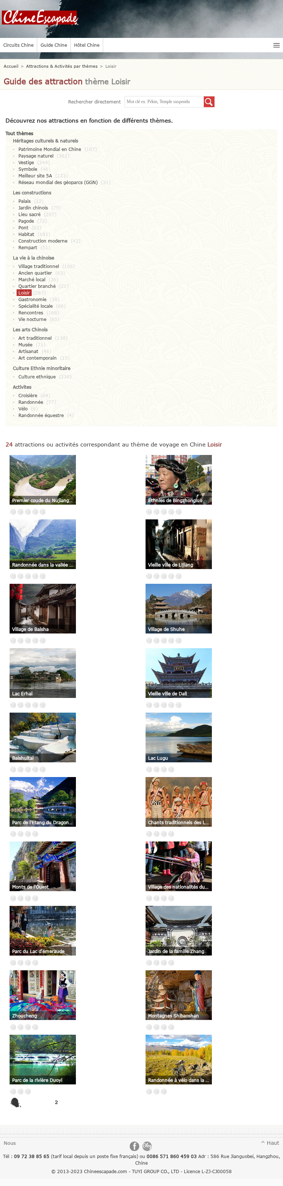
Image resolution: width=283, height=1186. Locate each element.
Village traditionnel (38, 266)
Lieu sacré (29, 214)
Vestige (26, 162)
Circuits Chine (18, 44)
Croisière (27, 395)
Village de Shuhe (166, 629)
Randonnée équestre (41, 415)
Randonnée (30, 402)
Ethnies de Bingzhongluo (175, 500)
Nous (10, 1143)
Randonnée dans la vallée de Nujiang (42, 564)
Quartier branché (37, 286)
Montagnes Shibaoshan (173, 1015)
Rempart (27, 247)
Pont (23, 227)
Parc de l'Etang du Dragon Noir (42, 822)
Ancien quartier (35, 272)
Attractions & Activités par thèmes (62, 66)
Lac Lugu (158, 757)
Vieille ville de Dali (167, 693)
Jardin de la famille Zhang (176, 951)
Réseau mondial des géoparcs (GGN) (58, 182)
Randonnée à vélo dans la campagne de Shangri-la (178, 1080)
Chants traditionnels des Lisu (178, 822)
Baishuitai (23, 757)
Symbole (27, 169)
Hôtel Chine (86, 44)
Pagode (26, 220)
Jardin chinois (33, 207)
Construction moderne (42, 240)
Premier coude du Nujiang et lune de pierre (42, 500)
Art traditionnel (35, 337)
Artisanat (28, 351)
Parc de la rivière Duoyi (37, 1080)
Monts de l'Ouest (30, 886)
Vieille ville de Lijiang (170, 564)
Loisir (24, 292)
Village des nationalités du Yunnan (178, 886)
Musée (25, 344)
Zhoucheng (24, 1015)
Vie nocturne (32, 319)
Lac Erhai (22, 693)
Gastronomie (32, 299)
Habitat (26, 234)
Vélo (23, 408)
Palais (24, 201)
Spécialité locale (35, 305)
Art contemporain (37, 357)
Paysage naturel (35, 155)
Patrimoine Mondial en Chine (49, 149)
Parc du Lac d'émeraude (38, 951)
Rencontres (30, 312)
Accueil (11, 66)
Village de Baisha (30, 629)
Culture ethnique (37, 376)
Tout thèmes (19, 133)
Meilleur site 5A (35, 175)
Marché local (31, 279)
